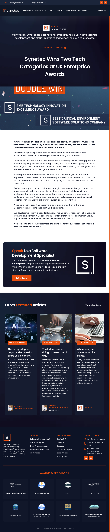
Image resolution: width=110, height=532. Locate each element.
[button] (27, 11)
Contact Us (101, 11)
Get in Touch (21, 278)
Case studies (71, 11)
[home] (11, 10)
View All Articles (93, 305)
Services (38, 11)
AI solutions (26, 11)
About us (59, 11)
